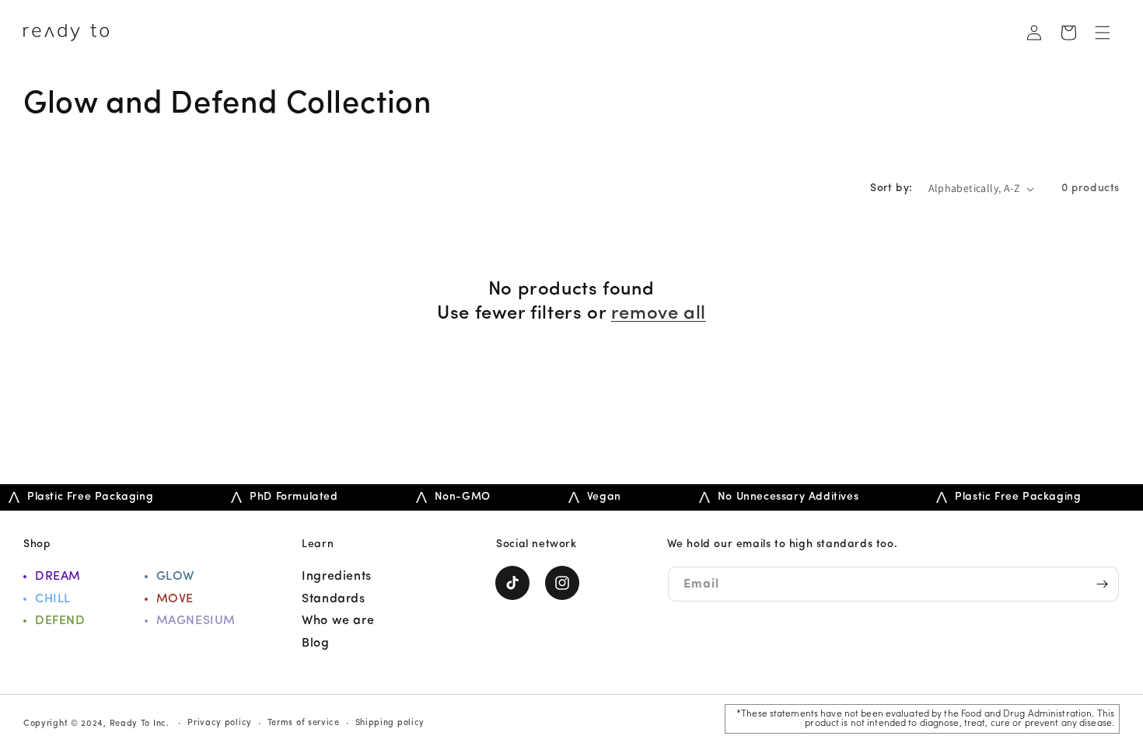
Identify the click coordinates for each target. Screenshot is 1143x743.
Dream (58, 576)
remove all (658, 314)
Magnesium (196, 621)
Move (175, 599)
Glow (175, 576)
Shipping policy (390, 723)
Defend (60, 621)
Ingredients (337, 576)
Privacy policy (219, 723)
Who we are (338, 621)
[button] (1102, 33)
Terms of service (303, 723)
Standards (333, 599)
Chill (53, 599)
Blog (315, 643)
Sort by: (891, 188)
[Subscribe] (1102, 584)
